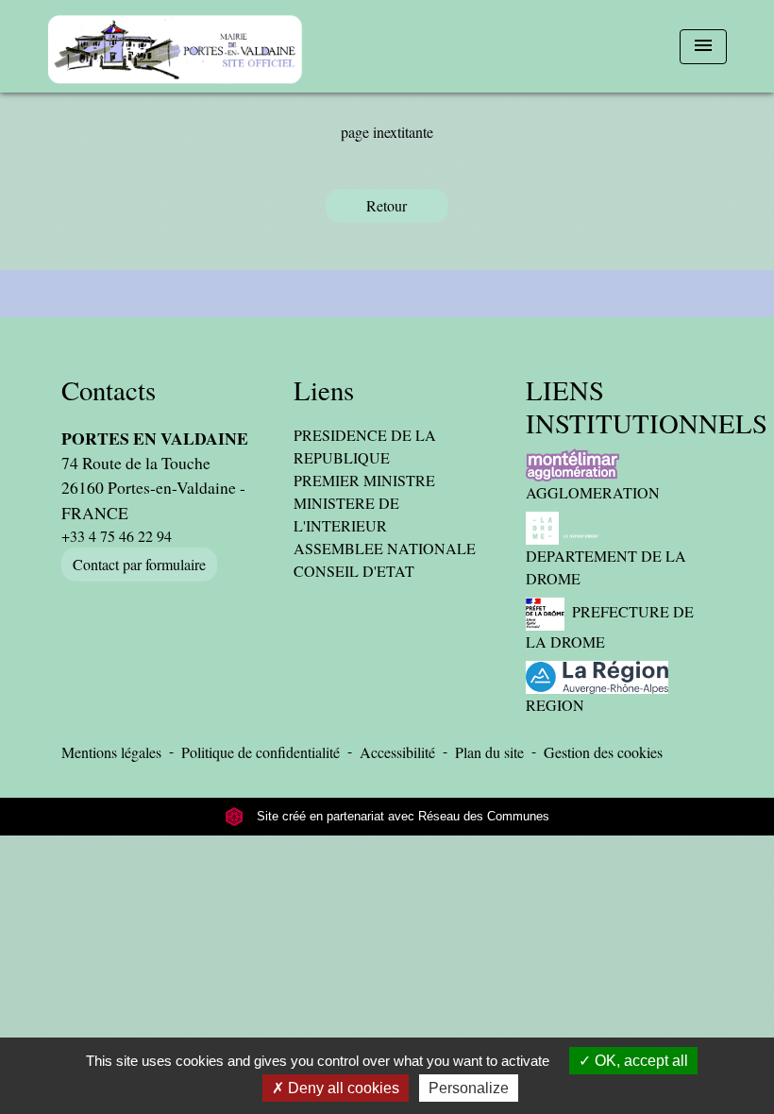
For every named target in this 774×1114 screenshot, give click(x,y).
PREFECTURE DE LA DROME (610, 626)
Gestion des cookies (603, 752)
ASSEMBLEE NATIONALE (385, 548)
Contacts (108, 390)
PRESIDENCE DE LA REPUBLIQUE (365, 446)
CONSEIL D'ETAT (354, 571)
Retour (386, 205)
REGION (555, 705)
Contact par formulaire (139, 564)
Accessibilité (397, 752)
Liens (324, 390)
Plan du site (489, 752)
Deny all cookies (341, 1088)
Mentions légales (111, 752)
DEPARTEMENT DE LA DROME (606, 567)
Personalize (469, 1088)
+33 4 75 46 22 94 (116, 536)
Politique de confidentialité (260, 752)
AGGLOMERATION (593, 492)
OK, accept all (639, 1061)
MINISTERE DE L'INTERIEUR (346, 514)
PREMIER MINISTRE (364, 480)
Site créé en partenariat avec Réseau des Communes (401, 816)
